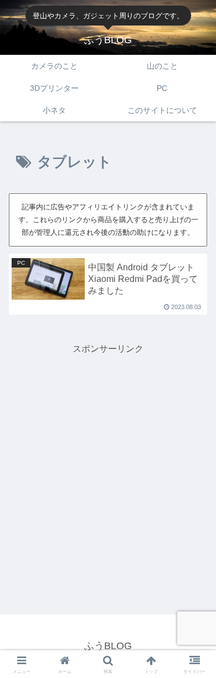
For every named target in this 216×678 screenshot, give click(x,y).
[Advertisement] (108, 465)
